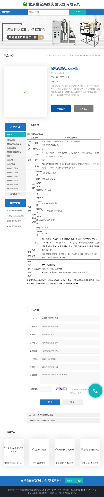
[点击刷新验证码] (61, 389)
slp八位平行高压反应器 (46, 421)
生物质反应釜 (11, 148)
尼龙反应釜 (11, 140)
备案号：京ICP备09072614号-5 (52, 490)
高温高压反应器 (12, 180)
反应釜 (71, 55)
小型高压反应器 (12, 188)
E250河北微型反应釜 (45, 415)
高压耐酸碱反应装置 (14, 152)
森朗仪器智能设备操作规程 (16, 226)
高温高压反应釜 (80, 55)
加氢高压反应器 (12, 172)
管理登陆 (82, 490)
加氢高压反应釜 (12, 168)
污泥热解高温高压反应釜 (15, 216)
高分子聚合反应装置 (90, 463)
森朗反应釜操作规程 (14, 221)
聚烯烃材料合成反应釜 (65, 463)
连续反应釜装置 (39, 463)
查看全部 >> (15, 194)
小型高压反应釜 (12, 184)
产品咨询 (61, 109)
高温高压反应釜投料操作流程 (16, 211)
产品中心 (64, 55)
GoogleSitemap (90, 490)
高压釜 (9, 156)
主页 (57, 55)
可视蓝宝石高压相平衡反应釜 (14, 463)
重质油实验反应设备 (14, 144)
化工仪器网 (75, 490)
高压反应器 (11, 164)
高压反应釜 (11, 160)
